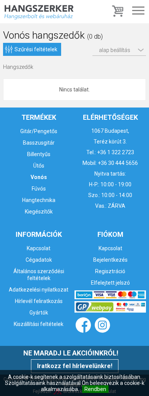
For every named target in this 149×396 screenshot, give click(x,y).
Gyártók (38, 313)
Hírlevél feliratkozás (39, 301)
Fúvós (39, 189)
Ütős (38, 166)
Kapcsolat (38, 248)
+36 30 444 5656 (118, 163)
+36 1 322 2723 (115, 152)
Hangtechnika (38, 200)
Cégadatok (39, 260)
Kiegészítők (39, 212)
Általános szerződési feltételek (38, 274)
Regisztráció (110, 271)
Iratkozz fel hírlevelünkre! (74, 366)
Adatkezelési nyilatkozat (38, 290)
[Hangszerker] (38, 11)
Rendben (95, 389)
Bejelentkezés (110, 260)
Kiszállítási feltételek (38, 324)
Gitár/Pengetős (38, 131)
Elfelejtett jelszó (110, 283)
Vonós (39, 177)
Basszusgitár (39, 143)
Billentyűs (38, 154)
